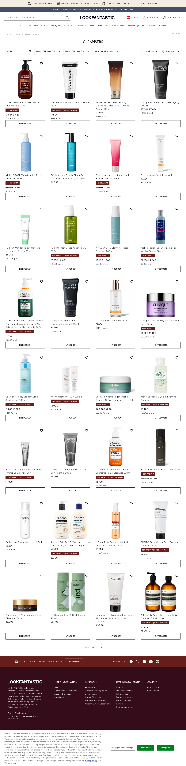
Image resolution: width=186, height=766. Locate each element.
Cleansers (93, 42)
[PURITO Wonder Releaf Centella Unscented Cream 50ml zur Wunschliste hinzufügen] (41, 208)
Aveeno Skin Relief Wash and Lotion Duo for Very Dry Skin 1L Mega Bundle (70, 545)
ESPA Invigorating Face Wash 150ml (160, 469)
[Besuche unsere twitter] (137, 661)
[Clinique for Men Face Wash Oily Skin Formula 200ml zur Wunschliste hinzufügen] (86, 430)
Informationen (153, 687)
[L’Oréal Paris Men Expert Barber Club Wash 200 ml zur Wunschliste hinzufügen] (41, 63)
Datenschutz (91, 694)
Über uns (120, 687)
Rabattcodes (122, 694)
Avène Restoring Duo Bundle (66, 396)
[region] (93, 748)
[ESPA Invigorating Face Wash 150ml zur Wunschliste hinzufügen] (177, 430)
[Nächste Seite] (101, 647)
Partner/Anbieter (123, 700)
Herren (18, 34)
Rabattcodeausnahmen (96, 700)
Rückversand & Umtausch (66, 690)
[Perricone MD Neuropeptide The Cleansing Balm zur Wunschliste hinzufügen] (41, 575)
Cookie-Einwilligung (17, 713)
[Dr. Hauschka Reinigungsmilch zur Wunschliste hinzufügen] (131, 281)
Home (8, 34)
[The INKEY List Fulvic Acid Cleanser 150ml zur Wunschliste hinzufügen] (86, 63)
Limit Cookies (146, 748)
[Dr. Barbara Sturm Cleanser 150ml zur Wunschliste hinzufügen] (41, 503)
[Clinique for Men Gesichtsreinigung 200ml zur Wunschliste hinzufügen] (177, 63)
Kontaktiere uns (61, 697)
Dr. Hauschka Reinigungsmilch (112, 320)
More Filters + (150, 51)
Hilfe (56, 687)
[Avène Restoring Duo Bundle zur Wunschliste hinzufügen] (86, 357)
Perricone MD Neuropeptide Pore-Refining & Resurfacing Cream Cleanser (114, 618)
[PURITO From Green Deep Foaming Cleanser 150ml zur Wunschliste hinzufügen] (177, 503)
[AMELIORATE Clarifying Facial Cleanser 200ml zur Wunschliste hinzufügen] (131, 208)
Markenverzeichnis (124, 690)
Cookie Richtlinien (93, 697)
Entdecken (25, 123)
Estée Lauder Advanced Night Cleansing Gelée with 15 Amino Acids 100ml (112, 105)
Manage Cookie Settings (122, 748)
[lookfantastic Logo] (97, 17)
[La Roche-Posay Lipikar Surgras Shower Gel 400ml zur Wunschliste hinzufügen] (41, 357)
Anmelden (74, 661)
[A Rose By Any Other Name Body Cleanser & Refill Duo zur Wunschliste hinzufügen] (177, 575)
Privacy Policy (91, 761)
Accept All (165, 748)
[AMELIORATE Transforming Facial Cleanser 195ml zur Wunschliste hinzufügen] (41, 136)
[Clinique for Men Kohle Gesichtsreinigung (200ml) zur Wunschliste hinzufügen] (86, 281)
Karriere (119, 704)
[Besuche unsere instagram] (144, 661)
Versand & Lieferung (63, 694)
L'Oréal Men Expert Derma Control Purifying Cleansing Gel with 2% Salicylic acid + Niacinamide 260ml (24, 324)
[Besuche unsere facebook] (131, 661)
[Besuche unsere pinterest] (157, 661)
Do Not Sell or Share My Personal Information (23, 717)
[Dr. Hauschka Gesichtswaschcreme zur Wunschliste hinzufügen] (177, 136)
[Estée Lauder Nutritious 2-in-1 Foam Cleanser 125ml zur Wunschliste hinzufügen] (131, 136)
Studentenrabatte (124, 707)
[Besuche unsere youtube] (151, 661)
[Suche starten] (67, 17)
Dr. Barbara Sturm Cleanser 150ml (24, 542)
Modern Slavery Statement (97, 704)
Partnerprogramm (124, 697)
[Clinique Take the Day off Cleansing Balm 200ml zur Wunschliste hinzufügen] (177, 281)
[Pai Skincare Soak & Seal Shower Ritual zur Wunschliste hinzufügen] (86, 575)
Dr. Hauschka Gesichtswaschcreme (160, 175)
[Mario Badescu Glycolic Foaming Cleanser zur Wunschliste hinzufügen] (177, 357)
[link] (150, 17)
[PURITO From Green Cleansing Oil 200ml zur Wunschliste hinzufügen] (86, 208)
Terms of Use (10, 763)
